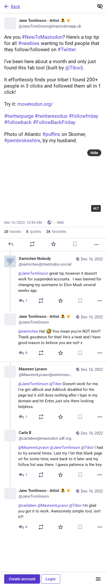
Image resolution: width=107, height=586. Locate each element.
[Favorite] (53, 244)
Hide (94, 153)
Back (15, 6)
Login (51, 579)
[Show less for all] (100, 6)
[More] (96, 244)
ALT (96, 208)
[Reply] (11, 244)
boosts (12, 231)
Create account (22, 579)
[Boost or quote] (32, 244)
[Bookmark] (75, 244)
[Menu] (98, 579)
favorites (56, 231)
